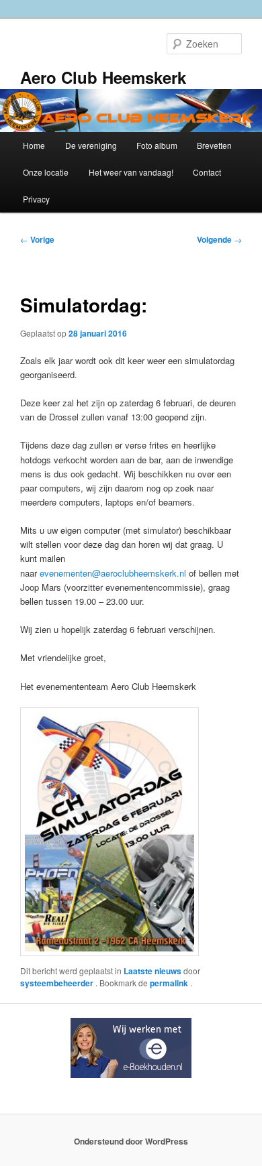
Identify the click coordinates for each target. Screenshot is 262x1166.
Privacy (36, 199)
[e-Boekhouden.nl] (131, 1075)
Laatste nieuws (152, 971)
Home (34, 145)
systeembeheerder (57, 983)
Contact (207, 172)
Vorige (37, 239)
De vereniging (91, 145)
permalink (170, 983)
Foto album (156, 145)
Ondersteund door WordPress (131, 1141)
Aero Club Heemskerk (103, 77)
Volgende (219, 239)
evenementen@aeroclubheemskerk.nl (113, 573)
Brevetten (214, 145)
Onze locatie (46, 172)
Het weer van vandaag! (131, 172)
